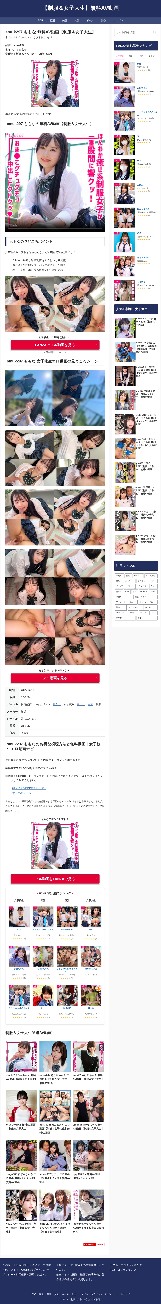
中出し (81, 704)
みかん (140, 185)
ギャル (65, 1294)
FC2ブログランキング (123, 1269)
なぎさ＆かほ (143, 257)
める (139, 233)
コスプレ (83, 1294)
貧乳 (56, 1294)
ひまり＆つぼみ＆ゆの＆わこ (67, 970)
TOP (34, 1294)
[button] (154, 32)
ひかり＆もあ (67, 929)
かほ (19, 929)
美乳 (49, 1294)
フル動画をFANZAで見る (55, 879)
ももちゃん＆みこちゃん (19, 1008)
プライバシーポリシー (102, 1294)
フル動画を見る (55, 678)
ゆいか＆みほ (91, 969)
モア (139, 160)
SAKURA (67, 1008)
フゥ (139, 136)
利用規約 (21, 1274)
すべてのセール (21, 793)
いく (43, 1008)
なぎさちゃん (43, 969)
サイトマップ (123, 1294)
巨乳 (90, 704)
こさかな (141, 281)
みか (91, 929)
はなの (91, 1008)
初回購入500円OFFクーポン (29, 788)
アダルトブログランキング (126, 1265)
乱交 (74, 1294)
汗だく (57, 704)
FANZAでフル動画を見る (55, 345)
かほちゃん (19, 969)
